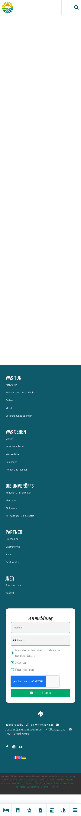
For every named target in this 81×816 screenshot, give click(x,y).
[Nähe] (63, 810)
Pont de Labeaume (43, 783)
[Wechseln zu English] (20, 757)
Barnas (64, 776)
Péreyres (29, 783)
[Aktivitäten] (29, 810)
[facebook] (7, 746)
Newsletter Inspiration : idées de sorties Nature (37, 652)
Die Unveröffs (20, 485)
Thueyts (56, 787)
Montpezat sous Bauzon (12, 783)
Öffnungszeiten (57, 729)
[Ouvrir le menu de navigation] (75, 810)
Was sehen (16, 431)
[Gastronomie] (17, 810)
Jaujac (21, 780)
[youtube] (20, 746)
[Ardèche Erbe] (40, 810)
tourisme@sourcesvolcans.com (24, 729)
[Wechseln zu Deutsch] (24, 757)
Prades (57, 783)
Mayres (60, 780)
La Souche (51, 780)
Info (10, 578)
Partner (14, 532)
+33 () (41, 724)
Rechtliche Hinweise (17, 733)
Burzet (72, 776)
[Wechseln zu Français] (15, 757)
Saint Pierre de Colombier (38, 787)
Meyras (69, 780)
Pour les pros (24, 670)
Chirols (5, 780)
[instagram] (13, 746)
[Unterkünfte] (5, 810)
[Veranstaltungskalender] (52, 810)
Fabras (13, 780)
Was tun (13, 377)
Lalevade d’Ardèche (35, 780)
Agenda (20, 662)
